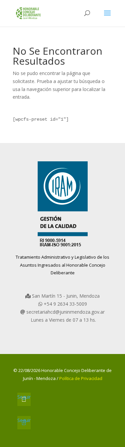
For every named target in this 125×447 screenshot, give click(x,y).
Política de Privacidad (80, 378)
